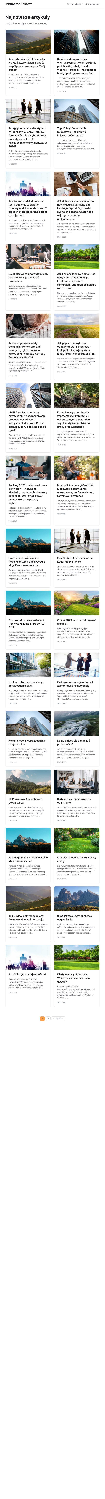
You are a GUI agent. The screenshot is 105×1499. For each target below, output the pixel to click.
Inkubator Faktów (18, 4)
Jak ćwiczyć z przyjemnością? (27, 974)
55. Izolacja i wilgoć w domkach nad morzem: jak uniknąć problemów (28, 277)
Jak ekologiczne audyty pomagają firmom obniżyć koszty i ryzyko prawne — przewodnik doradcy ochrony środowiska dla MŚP (27, 350)
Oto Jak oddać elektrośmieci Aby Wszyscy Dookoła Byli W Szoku (26, 624)
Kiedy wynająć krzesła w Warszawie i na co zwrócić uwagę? (73, 978)
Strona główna (92, 4)
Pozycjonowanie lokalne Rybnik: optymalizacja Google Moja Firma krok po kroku (27, 562)
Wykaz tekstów (74, 4)
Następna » (58, 1019)
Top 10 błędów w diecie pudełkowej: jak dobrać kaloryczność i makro (71, 132)
